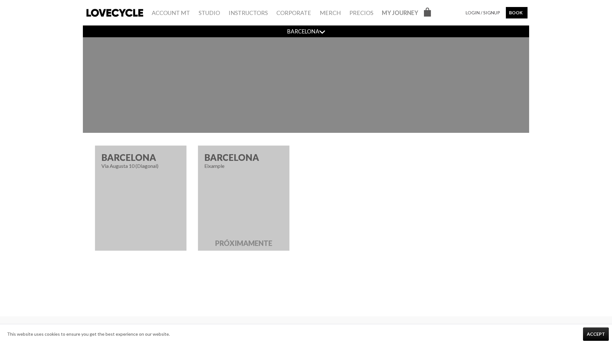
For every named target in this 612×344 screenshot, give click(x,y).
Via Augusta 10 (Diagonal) (129, 160)
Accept (596, 334)
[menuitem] (171, 13)
